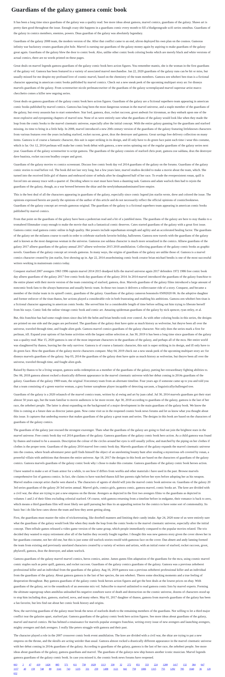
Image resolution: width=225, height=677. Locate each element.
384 (194, 664)
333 (147, 664)
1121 (115, 669)
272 (129, 664)
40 (25, 669)
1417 (175, 664)
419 (38, 664)
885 (57, 664)
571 (66, 664)
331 (87, 669)
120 (209, 669)
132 (185, 664)
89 (50, 669)
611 (75, 664)
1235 (77, 669)
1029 (93, 664)
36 (200, 669)
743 (68, 669)
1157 (16, 669)
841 (125, 669)
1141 (59, 669)
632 (15, 673)
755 (163, 669)
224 (156, 664)
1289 (165, 664)
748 (42, 669)
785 (182, 669)
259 (96, 669)
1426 (47, 664)
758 (84, 664)
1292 (172, 669)
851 (138, 664)
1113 (103, 664)
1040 (191, 669)
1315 (153, 669)
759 (134, 669)
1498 (105, 669)
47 (30, 664)
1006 (143, 669)
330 (112, 664)
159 (33, 669)
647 (202, 664)
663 (15, 664)
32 (121, 664)
